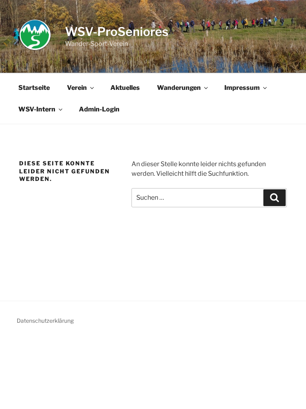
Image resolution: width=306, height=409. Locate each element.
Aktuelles (125, 87)
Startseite (34, 87)
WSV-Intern (36, 109)
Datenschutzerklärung (45, 320)
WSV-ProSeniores (117, 31)
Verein (77, 87)
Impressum (242, 87)
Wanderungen (179, 87)
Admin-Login (99, 109)
